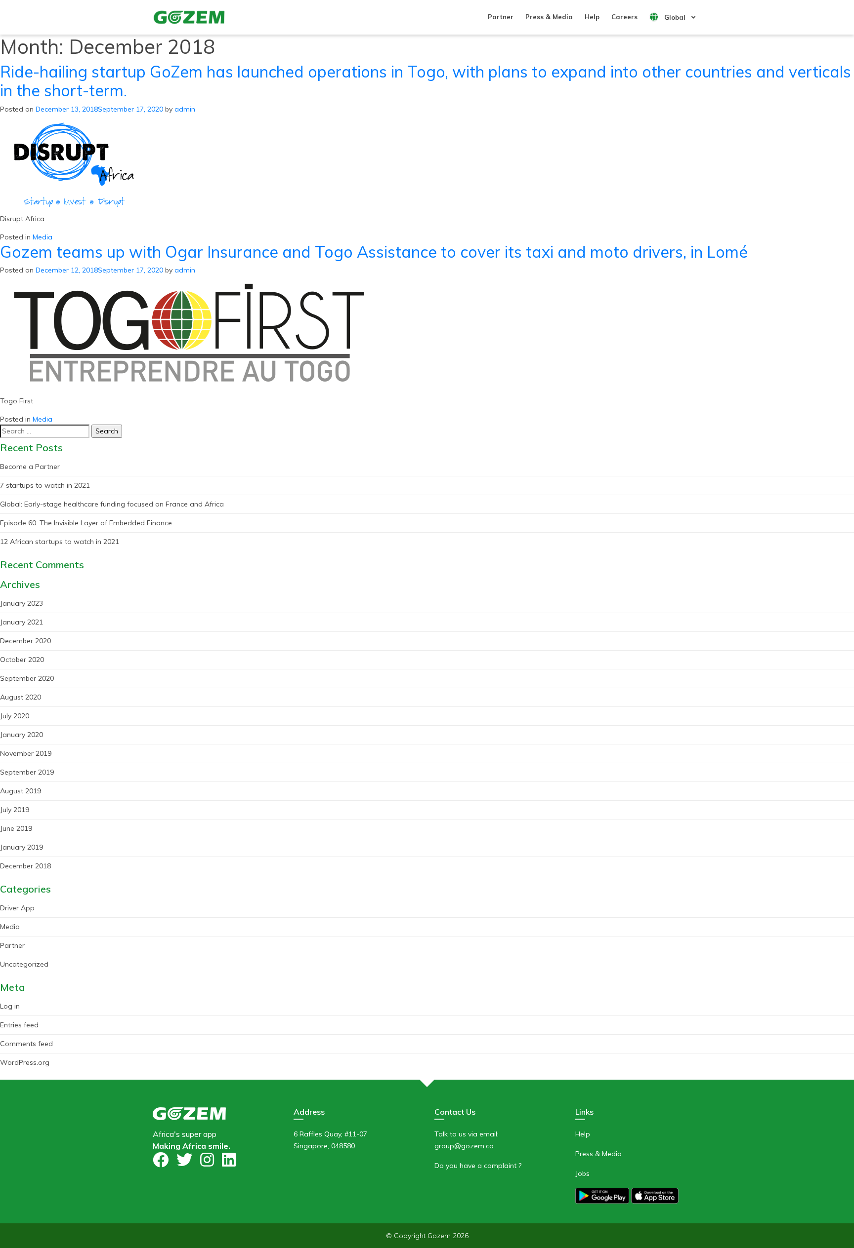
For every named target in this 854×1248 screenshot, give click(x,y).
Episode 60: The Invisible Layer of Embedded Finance (86, 522)
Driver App (17, 907)
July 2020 (14, 715)
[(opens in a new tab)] (74, 163)
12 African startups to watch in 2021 (59, 541)
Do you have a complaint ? (477, 1165)
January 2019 (21, 847)
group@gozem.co (464, 1145)
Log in (10, 1006)
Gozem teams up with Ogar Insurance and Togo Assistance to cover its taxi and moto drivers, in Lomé (374, 252)
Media (42, 237)
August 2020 (20, 697)
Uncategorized (24, 964)
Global (673, 17)
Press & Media (549, 17)
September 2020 (27, 678)
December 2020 (25, 640)
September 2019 (27, 772)
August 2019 (20, 790)
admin (184, 109)
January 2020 (21, 734)
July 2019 (14, 809)
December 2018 (25, 865)
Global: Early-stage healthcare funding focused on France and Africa (112, 504)
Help (592, 17)
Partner (500, 17)
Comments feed (26, 1043)
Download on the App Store (655, 1195)
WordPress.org (24, 1062)
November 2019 (25, 753)
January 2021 (21, 622)
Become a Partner (30, 466)
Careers (624, 17)
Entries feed (19, 1024)
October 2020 (22, 659)
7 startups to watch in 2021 (45, 485)
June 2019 (16, 828)
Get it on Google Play (602, 1195)
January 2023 (21, 603)
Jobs (582, 1173)
